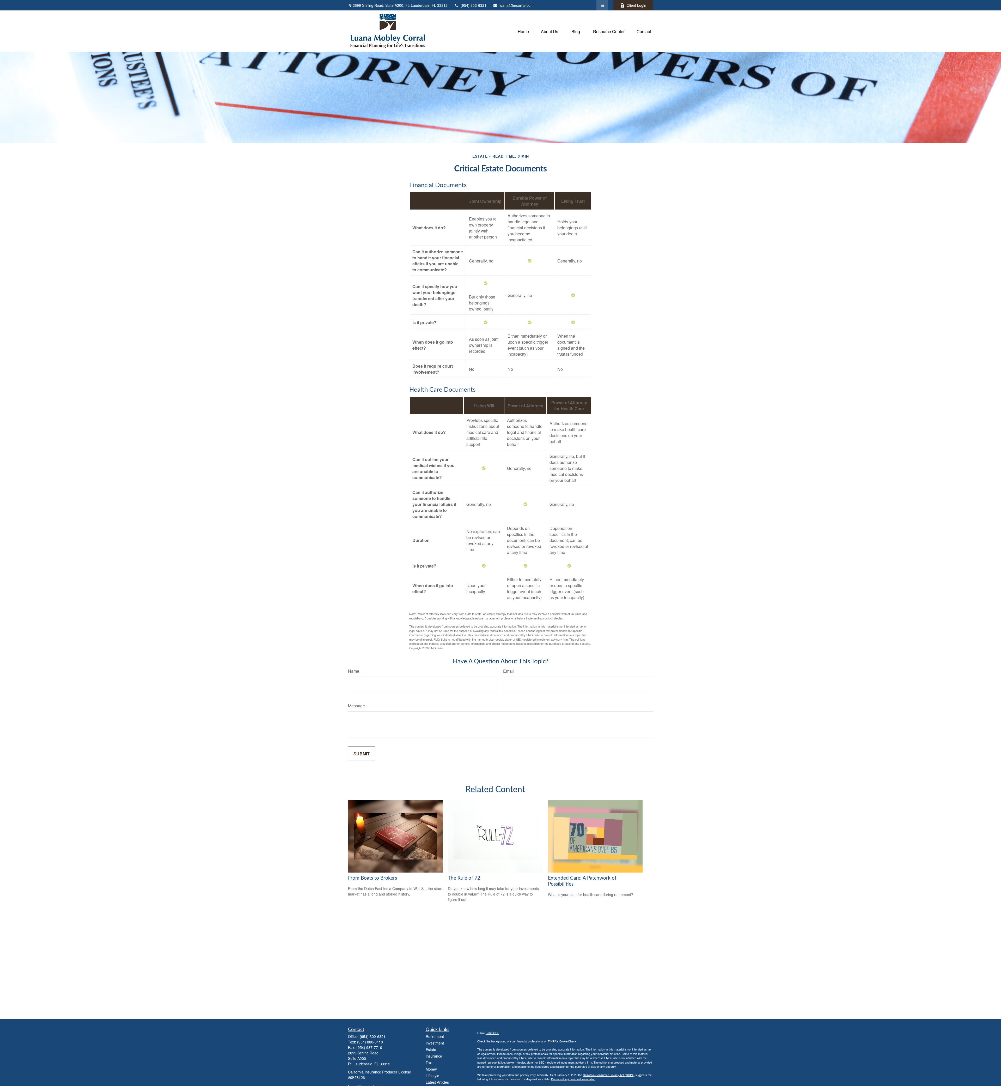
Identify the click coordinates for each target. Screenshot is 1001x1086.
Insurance (434, 1056)
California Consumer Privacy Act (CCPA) (608, 1075)
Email (508, 671)
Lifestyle (432, 1075)
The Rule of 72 (464, 878)
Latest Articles (437, 1082)
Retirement (435, 1036)
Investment (435, 1043)
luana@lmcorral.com (516, 5)
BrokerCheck (567, 1041)
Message (356, 706)
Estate (431, 1049)
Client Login (636, 5)
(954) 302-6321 (473, 5)
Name (353, 671)
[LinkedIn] (602, 5)
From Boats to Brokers (372, 878)
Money (431, 1069)
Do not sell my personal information (573, 1079)
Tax (429, 1062)
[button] (523, 31)
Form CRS (492, 1033)
